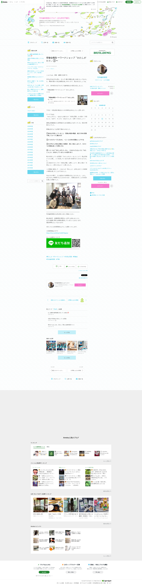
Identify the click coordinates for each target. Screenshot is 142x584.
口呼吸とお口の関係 (76, 51)
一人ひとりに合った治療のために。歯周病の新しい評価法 (35, 94)
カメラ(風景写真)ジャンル (39, 446)
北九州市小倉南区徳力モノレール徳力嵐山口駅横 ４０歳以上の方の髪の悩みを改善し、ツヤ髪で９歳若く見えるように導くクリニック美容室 (102, 155)
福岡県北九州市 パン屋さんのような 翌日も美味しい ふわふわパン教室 (102, 173)
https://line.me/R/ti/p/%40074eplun (57, 233)
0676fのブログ (94, 143)
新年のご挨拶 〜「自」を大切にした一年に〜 (35, 81)
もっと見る (67, 332)
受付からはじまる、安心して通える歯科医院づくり (35, 63)
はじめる (44, 572)
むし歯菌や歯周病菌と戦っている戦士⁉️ (35, 54)
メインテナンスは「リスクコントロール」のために (35, 67)
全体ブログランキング (95, 86)
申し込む (98, 572)
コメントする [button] (71, 266)
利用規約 (77, 583)
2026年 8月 (102, 105)
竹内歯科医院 (102, 77)
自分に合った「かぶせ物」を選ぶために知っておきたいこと (35, 86)
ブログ (51, 68)
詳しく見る (71, 572)
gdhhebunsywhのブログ (96, 141)
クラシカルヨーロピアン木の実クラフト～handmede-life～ (101, 169)
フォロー (80, 285)
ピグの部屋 (106, 80)
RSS (93, 192)
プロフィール (98, 80)
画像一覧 (57, 42)
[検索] (112, 42)
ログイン (137, 2)
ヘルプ (109, 583)
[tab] (39, 446)
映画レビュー (62, 467)
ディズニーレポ (36, 467)
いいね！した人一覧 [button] (83, 270)
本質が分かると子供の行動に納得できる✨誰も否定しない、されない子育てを (102, 149)
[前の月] (96, 105)
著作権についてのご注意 (98, 195)
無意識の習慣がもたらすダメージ (35, 77)
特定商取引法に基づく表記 (100, 583)
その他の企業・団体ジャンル (97, 88)
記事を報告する (84, 278)
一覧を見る (102, 178)
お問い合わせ (69, 583)
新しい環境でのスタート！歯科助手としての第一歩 (35, 90)
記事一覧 (46, 42)
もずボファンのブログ (95, 165)
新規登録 (129, 2)
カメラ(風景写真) (89, 467)
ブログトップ (33, 42)
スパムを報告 (61, 583)
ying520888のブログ (95, 146)
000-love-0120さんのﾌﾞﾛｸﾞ (97, 160)
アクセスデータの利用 (86, 583)
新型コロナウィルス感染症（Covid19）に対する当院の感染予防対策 (59, 51)
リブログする (83, 266)
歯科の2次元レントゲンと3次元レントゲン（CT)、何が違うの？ (35, 72)
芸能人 (48, 446)
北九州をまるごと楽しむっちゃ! (98, 163)
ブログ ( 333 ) (31, 110)
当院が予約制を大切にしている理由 (35, 59)
